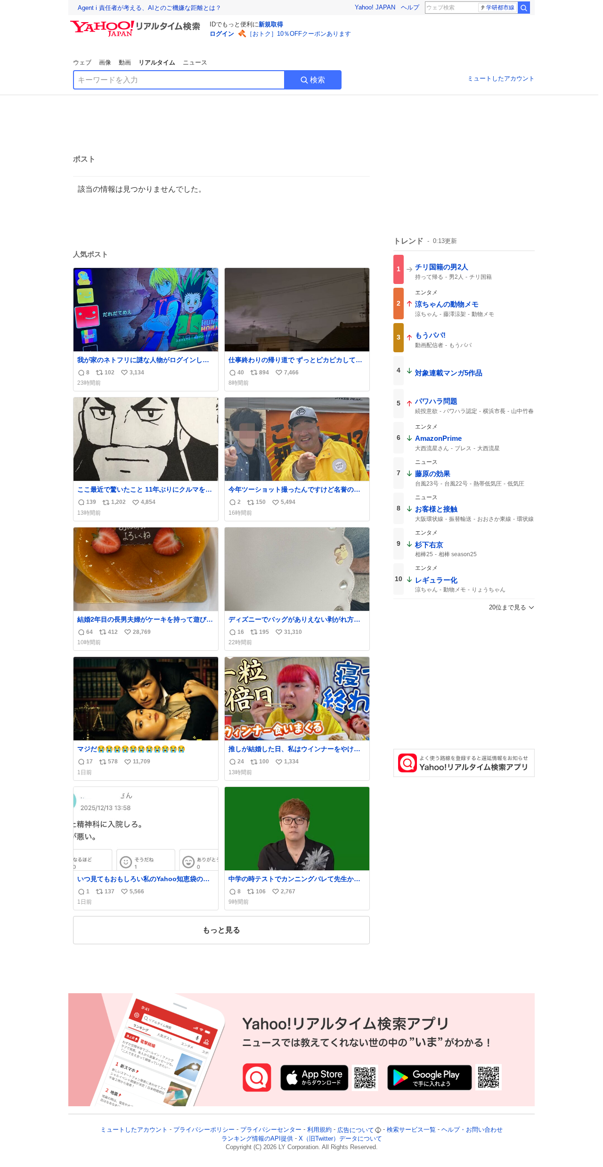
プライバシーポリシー (204, 1130)
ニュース (195, 62)
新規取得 (271, 24)
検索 (317, 80)
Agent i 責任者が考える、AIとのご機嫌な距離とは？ (149, 7)
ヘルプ (410, 7)
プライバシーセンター (271, 1130)
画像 (105, 62)
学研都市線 (500, 7)
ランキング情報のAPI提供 (257, 1138)
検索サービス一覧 (411, 1130)
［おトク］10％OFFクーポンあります (298, 33)
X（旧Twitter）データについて (340, 1138)
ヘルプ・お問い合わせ (472, 1130)
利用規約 (319, 1130)
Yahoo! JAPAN (375, 7)
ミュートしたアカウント (501, 78)
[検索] (524, 7)
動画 (125, 62)
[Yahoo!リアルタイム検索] (136, 23)
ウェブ (82, 62)
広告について (355, 1130)
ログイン (222, 33)
